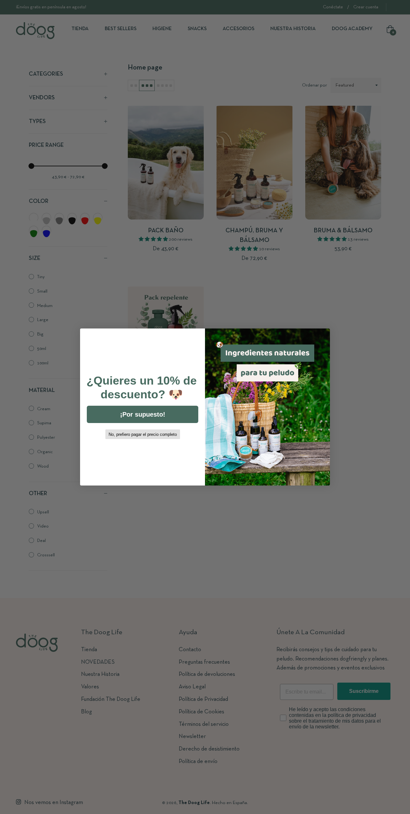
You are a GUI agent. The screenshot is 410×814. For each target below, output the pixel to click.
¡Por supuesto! (142, 414)
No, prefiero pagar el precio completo (143, 434)
